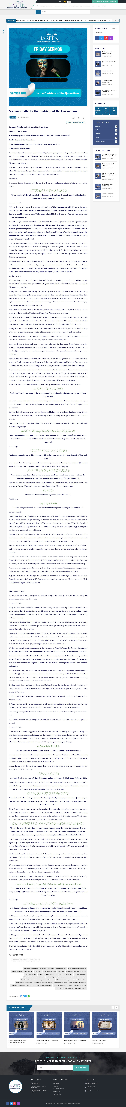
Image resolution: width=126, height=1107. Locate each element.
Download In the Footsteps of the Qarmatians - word (27, 961)
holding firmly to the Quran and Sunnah (22, 971)
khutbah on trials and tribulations (64, 988)
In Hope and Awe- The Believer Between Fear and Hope (109, 175)
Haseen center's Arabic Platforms (38, 1087)
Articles (97, 126)
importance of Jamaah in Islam (29, 980)
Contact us (57, 1094)
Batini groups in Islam (30, 974)
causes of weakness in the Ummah (77, 985)
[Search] (38, 12)
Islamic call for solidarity (60, 985)
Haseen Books (36, 1083)
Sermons (13, 117)
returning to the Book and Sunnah (43, 982)
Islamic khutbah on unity (62, 980)
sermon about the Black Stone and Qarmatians (39, 985)
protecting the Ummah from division (77, 977)
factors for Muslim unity (49, 971)
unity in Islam (37, 971)
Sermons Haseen (100, 141)
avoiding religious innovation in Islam (56, 977)
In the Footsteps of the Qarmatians (77, 968)
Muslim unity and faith (80, 988)
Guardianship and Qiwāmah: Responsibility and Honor (17, 1041)
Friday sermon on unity (80, 974)
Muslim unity (61, 971)
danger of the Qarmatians (47, 968)
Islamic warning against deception (77, 982)
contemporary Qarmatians (31, 968)
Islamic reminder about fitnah (78, 980)
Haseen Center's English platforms (38, 1091)
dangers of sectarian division (46, 980)
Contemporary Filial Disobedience (75, 1041)
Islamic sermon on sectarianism (64, 974)
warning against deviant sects (46, 974)
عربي (60, 1)
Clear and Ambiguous (108, 194)
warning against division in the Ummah (76, 971)
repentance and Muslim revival (24, 982)
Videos (97, 137)
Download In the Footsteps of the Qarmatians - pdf (26, 959)
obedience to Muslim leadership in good (34, 977)
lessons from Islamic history (18, 985)
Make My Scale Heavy (107, 71)
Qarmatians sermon (61, 968)
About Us (57, 1091)
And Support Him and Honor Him (47, 1041)
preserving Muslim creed (60, 982)
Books (97, 130)
